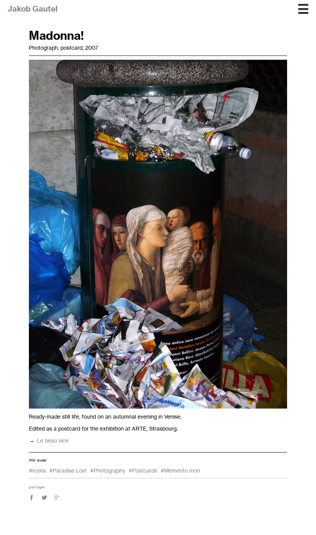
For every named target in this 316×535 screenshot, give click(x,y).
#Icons (37, 470)
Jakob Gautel (32, 8)
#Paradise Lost (68, 470)
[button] (303, 9)
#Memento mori (180, 470)
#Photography (107, 470)
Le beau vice (53, 440)
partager (37, 487)
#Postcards (143, 470)
